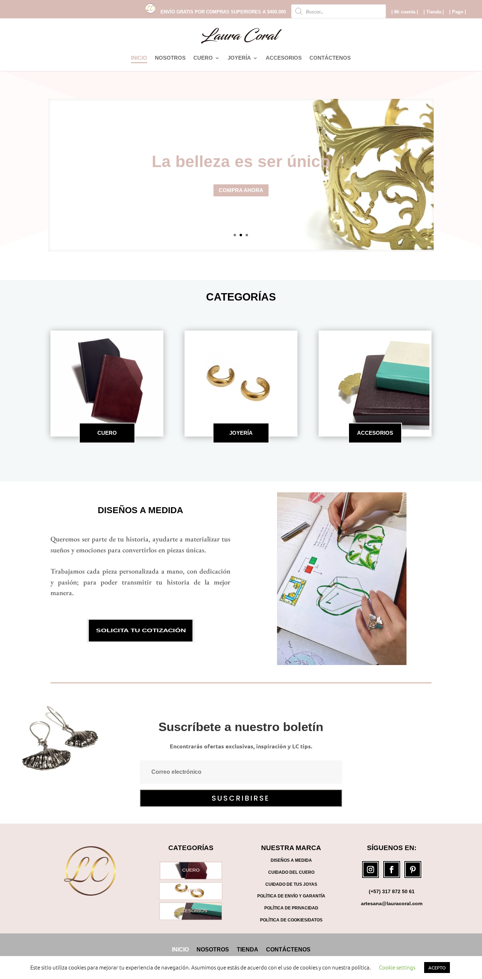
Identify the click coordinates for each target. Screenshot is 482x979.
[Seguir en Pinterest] (413, 869)
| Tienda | (433, 12)
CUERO (203, 58)
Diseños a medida (140, 510)
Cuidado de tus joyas (291, 884)
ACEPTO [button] (437, 968)
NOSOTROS (170, 58)
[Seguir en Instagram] (370, 869)
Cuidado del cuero (291, 872)
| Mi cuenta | (404, 12)
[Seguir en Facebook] (391, 869)
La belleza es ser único (241, 161)
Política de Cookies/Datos (291, 920)
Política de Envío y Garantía (291, 896)
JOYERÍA (239, 58)
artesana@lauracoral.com (391, 903)
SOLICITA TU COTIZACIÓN (140, 630)
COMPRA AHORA (241, 190)
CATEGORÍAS (241, 297)
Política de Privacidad (291, 908)
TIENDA (247, 949)
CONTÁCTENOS (330, 58)
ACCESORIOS (284, 58)
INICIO (139, 58)
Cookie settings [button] (397, 967)
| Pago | (457, 12)
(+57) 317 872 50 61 (392, 891)
